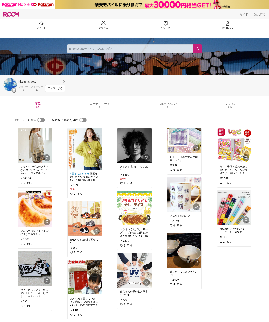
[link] (35, 145)
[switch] (41, 120)
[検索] (197, 48)
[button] (10, 84)
